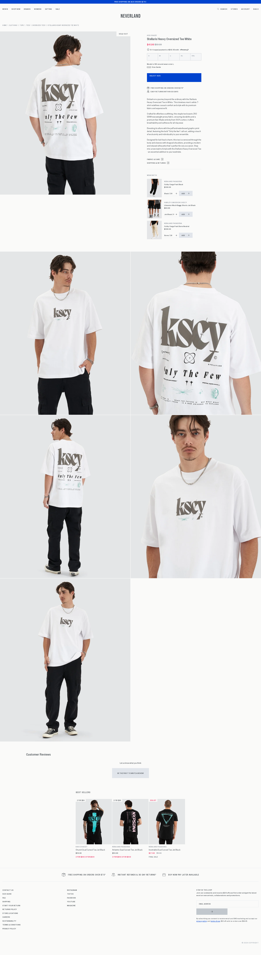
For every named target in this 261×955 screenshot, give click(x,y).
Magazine (71, 905)
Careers (6, 917)
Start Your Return (11, 905)
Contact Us (7, 890)
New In (5, 9)
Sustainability (9, 921)
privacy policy (201, 921)
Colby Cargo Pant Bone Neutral (176, 226)
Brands (27, 9)
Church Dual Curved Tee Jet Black (90, 850)
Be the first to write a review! (130, 773)
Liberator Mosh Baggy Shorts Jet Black (179, 205)
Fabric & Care (153, 159)
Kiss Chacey (152, 35)
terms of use (215, 921)
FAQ (4, 897)
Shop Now (15, 9)
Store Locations (10, 913)
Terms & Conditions (11, 924)
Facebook (71, 897)
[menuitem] (5, 9)
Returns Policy (9, 909)
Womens (37, 9)
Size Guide (6, 894)
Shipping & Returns (156, 163)
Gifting (48, 9)
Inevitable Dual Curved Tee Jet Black (164, 850)
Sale (58, 9)
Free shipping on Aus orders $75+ (130, 1)
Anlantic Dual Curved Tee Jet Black (127, 850)
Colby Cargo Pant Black (173, 184)
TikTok (70, 894)
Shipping (6, 901)
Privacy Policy (9, 928)
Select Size (155, 75)
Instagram (72, 890)
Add (183, 193)
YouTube (71, 901)
